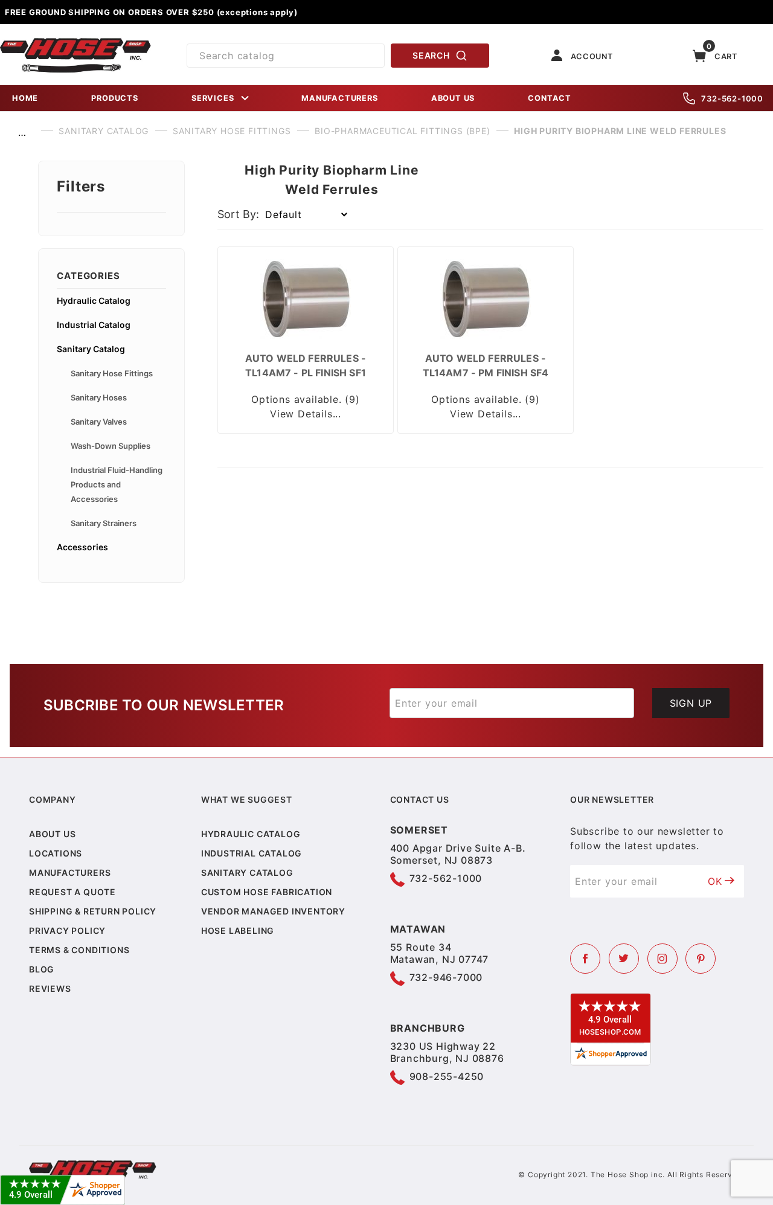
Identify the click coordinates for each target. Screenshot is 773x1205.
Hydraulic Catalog (93, 300)
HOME (25, 98)
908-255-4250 (446, 1076)
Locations (55, 853)
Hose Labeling (237, 930)
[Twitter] (624, 958)
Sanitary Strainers (103, 523)
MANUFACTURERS (339, 98)
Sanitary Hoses (99, 397)
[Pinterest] (700, 958)
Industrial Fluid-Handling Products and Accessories (116, 484)
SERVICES (212, 98)
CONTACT (549, 98)
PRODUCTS (114, 98)
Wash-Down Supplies (110, 446)
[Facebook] (585, 958)
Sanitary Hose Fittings (112, 373)
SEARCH (430, 55)
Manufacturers (70, 872)
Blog (41, 969)
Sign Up (691, 703)
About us (52, 834)
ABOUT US (453, 98)
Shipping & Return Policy (92, 911)
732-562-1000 (732, 98)
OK (715, 881)
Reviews (50, 988)
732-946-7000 (446, 977)
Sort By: (238, 214)
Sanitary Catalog (91, 349)
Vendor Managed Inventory (273, 911)
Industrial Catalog (93, 325)
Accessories (82, 547)
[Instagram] (662, 958)
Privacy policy (67, 930)
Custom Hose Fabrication (266, 892)
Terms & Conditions (79, 950)
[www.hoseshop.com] (75, 42)
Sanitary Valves (99, 421)
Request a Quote (72, 892)
